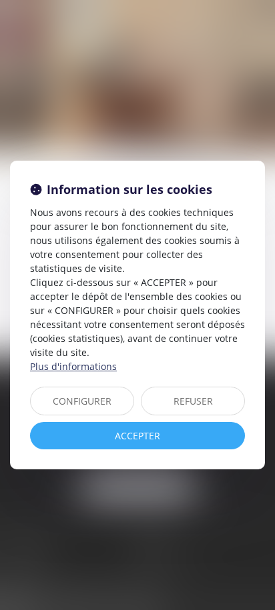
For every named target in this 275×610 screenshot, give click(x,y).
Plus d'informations (73, 366)
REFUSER (193, 401)
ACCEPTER (137, 435)
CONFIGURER (82, 401)
